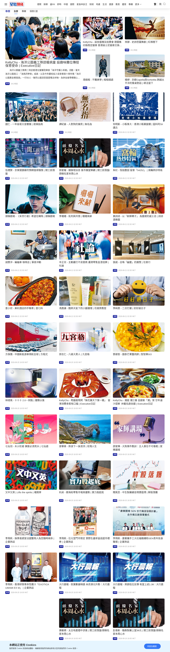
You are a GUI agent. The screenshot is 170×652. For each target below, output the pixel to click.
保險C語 (34, 11)
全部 (16, 11)
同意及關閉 (152, 646)
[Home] (16, 4)
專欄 (24, 11)
